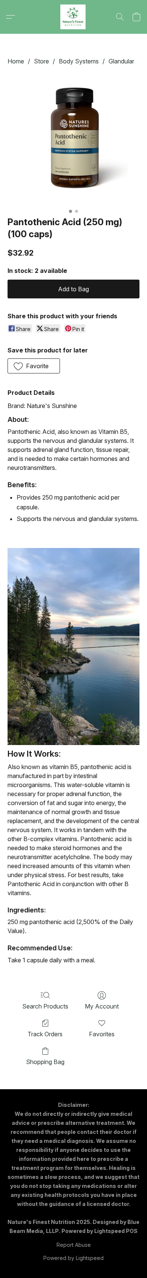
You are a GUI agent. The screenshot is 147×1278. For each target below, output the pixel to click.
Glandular (121, 61)
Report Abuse (74, 1245)
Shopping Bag (45, 1062)
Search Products (45, 1006)
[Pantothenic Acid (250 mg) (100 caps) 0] (73, 139)
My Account (102, 1006)
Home (16, 61)
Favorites (102, 1034)
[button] (73, 17)
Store (41, 61)
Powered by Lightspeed (73, 1258)
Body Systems (79, 61)
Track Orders (45, 1034)
